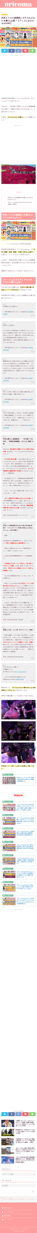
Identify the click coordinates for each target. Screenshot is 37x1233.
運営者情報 (7, 1215)
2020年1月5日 (19, 679)
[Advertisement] (18, 75)
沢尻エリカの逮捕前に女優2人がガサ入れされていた (20, 198)
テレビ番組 (4, 14)
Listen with (24, 1228)
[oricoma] (18, 6)
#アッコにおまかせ (20, 671)
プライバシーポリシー (10, 1212)
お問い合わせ (8, 1208)
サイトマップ (8, 1219)
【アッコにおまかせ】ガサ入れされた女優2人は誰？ (20, 203)
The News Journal (14, 1228)
